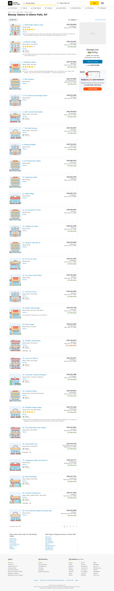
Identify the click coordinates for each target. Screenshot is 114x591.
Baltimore (71, 566)
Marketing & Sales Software (15, 575)
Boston (70, 568)
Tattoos (47, 544)
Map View (14, 19)
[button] (102, 3)
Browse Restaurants (43, 571)
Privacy (36, 580)
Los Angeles (84, 571)
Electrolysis (48, 539)
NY (14, 12)
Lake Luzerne (13, 545)
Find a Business (42, 564)
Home (9, 12)
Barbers (39, 409)
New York (95, 566)
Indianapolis (84, 566)
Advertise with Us (12, 566)
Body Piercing (49, 549)
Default (73, 20)
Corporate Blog (12, 568)
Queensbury (13, 538)
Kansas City (84, 568)
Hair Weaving (49, 548)
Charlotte (71, 569)
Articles (40, 562)
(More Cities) (80, 559)
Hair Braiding (48, 541)
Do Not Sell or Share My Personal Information (52, 580)
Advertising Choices (13, 569)
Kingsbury (12, 548)
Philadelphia (96, 571)
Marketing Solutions (13, 573)
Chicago (71, 571)
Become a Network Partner (15, 571)
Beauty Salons (26, 27)
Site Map (40, 568)
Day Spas (33, 64)
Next (76, 526)
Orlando (95, 569)
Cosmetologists (49, 542)
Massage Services (50, 545)
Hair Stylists (34, 44)
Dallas (70, 573)
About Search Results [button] (100, 19)
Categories (41, 569)
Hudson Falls (13, 540)
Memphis (83, 575)
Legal (76, 580)
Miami (95, 562)
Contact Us (11, 564)
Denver (70, 575)
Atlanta (70, 562)
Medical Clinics (35, 495)
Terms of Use (69, 580)
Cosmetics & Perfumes (37, 377)
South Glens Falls (14, 544)
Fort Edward (13, 543)
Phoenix (95, 573)
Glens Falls (20, 12)
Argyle (11, 547)
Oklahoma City (97, 568)
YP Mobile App (42, 566)
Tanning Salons (49, 546)
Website (24, 31)
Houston (83, 564)
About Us (10, 562)
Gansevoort (13, 541)
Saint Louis (96, 575)
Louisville (83, 573)
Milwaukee (96, 564)
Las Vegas (84, 569)
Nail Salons (48, 538)
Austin (70, 564)
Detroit (83, 562)
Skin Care (48, 537)
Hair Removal (34, 393)
